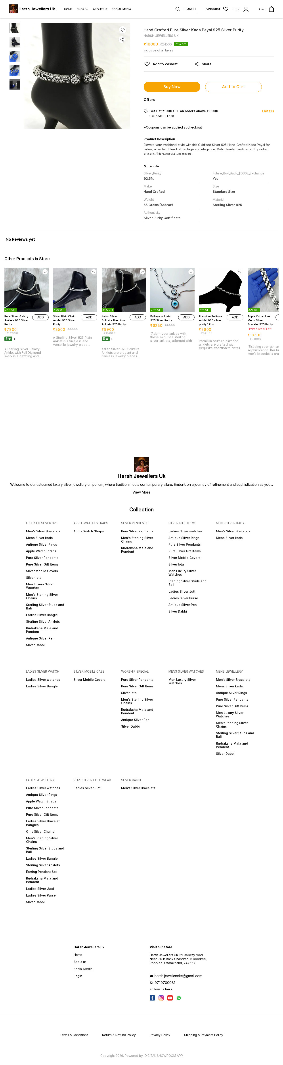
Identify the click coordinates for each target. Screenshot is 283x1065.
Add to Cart (233, 86)
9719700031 (165, 983)
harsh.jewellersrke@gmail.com (178, 976)
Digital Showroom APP (164, 1055)
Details (268, 111)
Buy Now (172, 86)
